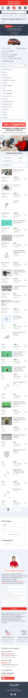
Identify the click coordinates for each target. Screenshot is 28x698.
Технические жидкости (7, 101)
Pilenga (3, 410)
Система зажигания (7, 93)
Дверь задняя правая (18, 170)
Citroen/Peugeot (5, 278)
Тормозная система (7, 106)
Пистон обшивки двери (18, 235)
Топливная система (7, 104)
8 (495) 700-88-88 (8, 8)
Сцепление (4, 98)
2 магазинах (16, 197)
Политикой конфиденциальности (17, 616)
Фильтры (4, 112)
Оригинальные (7, 158)
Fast (2, 462)
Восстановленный (7, 161)
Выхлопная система (7, 69)
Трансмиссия (5, 109)
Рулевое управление (7, 85)
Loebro (3, 481)
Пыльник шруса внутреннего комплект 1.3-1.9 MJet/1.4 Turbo (18, 471)
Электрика (4, 117)
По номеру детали (7, 540)
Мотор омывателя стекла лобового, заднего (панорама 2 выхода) (19, 353)
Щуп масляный (17, 301)
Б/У (20, 161)
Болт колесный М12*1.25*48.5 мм (17, 316)
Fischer (3, 442)
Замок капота (16, 185)
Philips (3, 344)
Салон (3, 88)
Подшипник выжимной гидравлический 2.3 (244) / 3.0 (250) (19, 252)
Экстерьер (4, 114)
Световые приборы (7, 90)
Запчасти (3, 15)
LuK (2, 427)
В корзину (25, 179)
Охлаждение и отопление (8, 80)
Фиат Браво (9, 15)
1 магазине (16, 181)
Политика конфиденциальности (14, 690)
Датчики (4, 72)
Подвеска (4, 83)
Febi (2, 324)
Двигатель (5, 75)
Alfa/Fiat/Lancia (5, 177)
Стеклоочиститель (6, 96)
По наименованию (6, 165)
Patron (3, 359)
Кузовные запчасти (7, 77)
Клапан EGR (16, 201)
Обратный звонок (6, 675)
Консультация (9, 678)
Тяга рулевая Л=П (17, 489)
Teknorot (3, 394)
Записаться (14, 33)
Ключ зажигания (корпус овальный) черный (19, 221)
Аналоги (20, 158)
